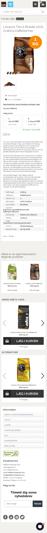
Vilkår (7, 425)
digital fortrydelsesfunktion (19, 415)
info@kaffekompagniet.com (14, 475)
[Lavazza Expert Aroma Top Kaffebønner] (23, 317)
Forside (6, 19)
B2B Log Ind (10, 446)
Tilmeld (37, 504)
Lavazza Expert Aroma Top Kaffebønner (23, 332)
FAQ (6, 435)
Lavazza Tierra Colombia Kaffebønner (23, 385)
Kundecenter (11, 441)
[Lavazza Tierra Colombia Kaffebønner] (23, 370)
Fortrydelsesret (13, 430)
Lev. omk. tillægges (10, 108)
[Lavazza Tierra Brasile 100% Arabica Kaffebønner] (23, 55)
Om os (7, 420)
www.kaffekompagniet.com (14, 472)
